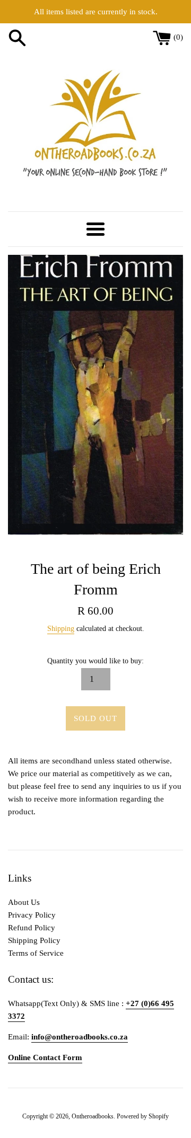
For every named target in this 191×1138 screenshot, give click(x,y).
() (178, 37)
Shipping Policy (34, 940)
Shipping (60, 629)
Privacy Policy (32, 915)
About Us (24, 902)
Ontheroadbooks (93, 1116)
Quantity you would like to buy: (95, 661)
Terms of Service (36, 953)
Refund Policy (31, 927)
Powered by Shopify (143, 1116)
